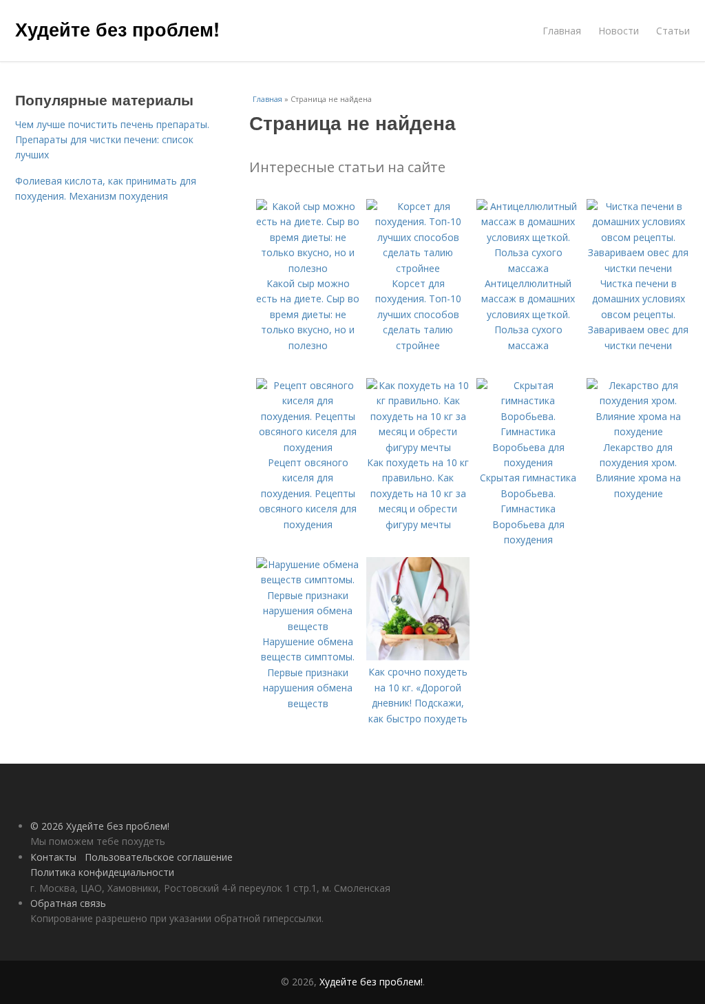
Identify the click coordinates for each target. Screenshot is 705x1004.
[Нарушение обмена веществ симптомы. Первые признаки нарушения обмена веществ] (307, 626)
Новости (618, 30)
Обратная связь (68, 903)
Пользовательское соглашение (159, 857)
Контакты (53, 857)
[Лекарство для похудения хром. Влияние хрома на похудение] (638, 431)
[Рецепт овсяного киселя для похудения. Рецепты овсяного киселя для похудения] (307, 447)
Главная (562, 30)
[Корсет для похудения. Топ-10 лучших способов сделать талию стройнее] (418, 268)
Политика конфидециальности (102, 872)
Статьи (673, 30)
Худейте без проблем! (117, 29)
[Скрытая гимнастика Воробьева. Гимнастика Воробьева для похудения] (528, 462)
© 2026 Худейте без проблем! (99, 826)
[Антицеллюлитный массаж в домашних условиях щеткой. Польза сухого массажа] (528, 268)
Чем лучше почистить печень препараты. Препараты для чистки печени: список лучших (112, 140)
